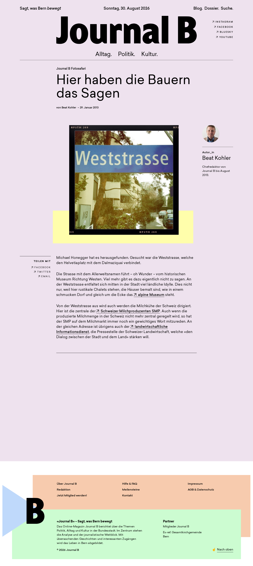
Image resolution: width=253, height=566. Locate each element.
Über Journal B (67, 484)
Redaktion (63, 489)
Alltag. (103, 54)
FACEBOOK (42, 267)
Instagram (224, 22)
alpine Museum (151, 295)
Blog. (198, 8)
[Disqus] (126, 403)
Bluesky (226, 32)
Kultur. (149, 54)
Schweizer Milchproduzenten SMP (130, 311)
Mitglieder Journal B (176, 526)
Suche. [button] (227, 8)
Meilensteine (131, 489)
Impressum (195, 484)
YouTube (226, 37)
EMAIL (46, 276)
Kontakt (127, 495)
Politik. (126, 54)
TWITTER (44, 272)
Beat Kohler (69, 108)
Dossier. (211, 8)
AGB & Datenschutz (201, 489)
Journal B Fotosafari (71, 68)
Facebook (225, 27)
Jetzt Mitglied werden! (72, 495)
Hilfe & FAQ (129, 484)
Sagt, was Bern (40, 9)
